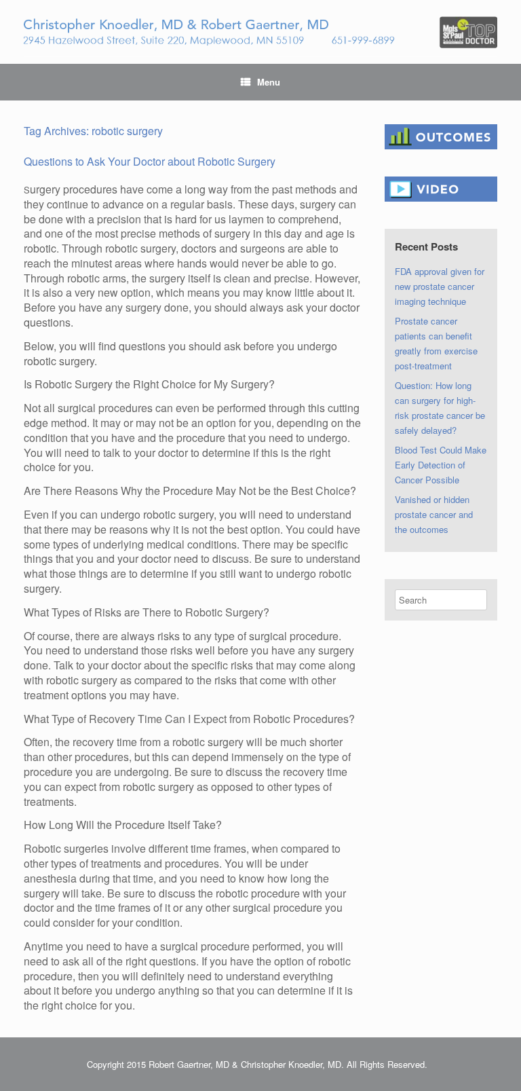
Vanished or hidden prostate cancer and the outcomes (434, 514)
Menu (268, 81)
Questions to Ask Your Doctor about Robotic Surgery (149, 161)
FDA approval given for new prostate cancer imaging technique (439, 286)
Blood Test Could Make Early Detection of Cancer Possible (440, 464)
